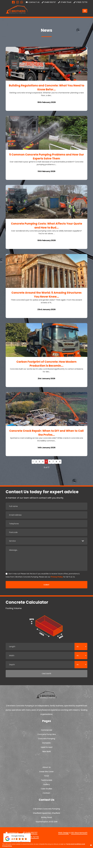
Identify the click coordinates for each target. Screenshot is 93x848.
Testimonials (46, 780)
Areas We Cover (46, 771)
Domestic (46, 743)
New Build (46, 751)
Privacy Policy (57, 577)
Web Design (63, 832)
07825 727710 (81, 2)
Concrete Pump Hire (46, 734)
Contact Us (33, 2)
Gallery (46, 784)
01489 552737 (50, 2)
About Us (47, 767)
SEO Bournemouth (79, 832)
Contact (46, 793)
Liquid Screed (46, 747)
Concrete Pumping (46, 738)
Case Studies (46, 788)
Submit (46, 585)
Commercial (46, 730)
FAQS (46, 776)
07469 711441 (65, 2)
